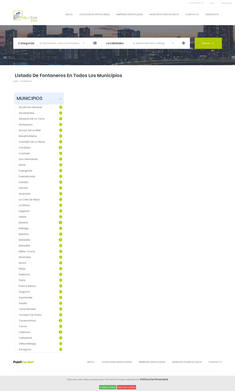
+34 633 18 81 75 (195, 3)
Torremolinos (27, 320)
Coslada (24, 153)
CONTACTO (192, 14)
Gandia (23, 182)
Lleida (22, 216)
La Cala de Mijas (29, 199)
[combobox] (60, 43)
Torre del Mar (27, 309)
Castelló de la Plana (32, 141)
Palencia (24, 274)
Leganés (24, 211)
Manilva (24, 234)
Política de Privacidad (154, 379)
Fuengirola (25, 170)
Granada (24, 193)
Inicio (15, 81)
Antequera (25, 124)
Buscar (206, 43)
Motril (22, 263)
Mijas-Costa (27, 251)
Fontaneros (26, 81)
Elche (22, 165)
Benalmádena (28, 136)
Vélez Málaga (27, 343)
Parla (22, 280)
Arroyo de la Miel (30, 130)
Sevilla (23, 303)
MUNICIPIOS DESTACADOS (164, 14)
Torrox (23, 326)
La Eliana (24, 205)
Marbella (24, 240)
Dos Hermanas (28, 159)
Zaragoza (25, 349)
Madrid (23, 222)
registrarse (226, 3)
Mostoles (25, 257)
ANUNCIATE (212, 14)
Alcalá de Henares (30, 107)
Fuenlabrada (27, 176)
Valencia (24, 332)
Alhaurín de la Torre (31, 118)
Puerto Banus (27, 286)
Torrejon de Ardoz (30, 314)
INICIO (69, 14)
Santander (25, 297)
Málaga (24, 228)
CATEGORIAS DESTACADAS (94, 14)
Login (212, 3)
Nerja (22, 268)
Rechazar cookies (126, 387)
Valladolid (25, 338)
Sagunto (24, 291)
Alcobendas (26, 113)
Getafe (23, 188)
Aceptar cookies (108, 387)
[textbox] (60, 43)
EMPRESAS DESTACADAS (129, 14)
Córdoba (25, 147)
